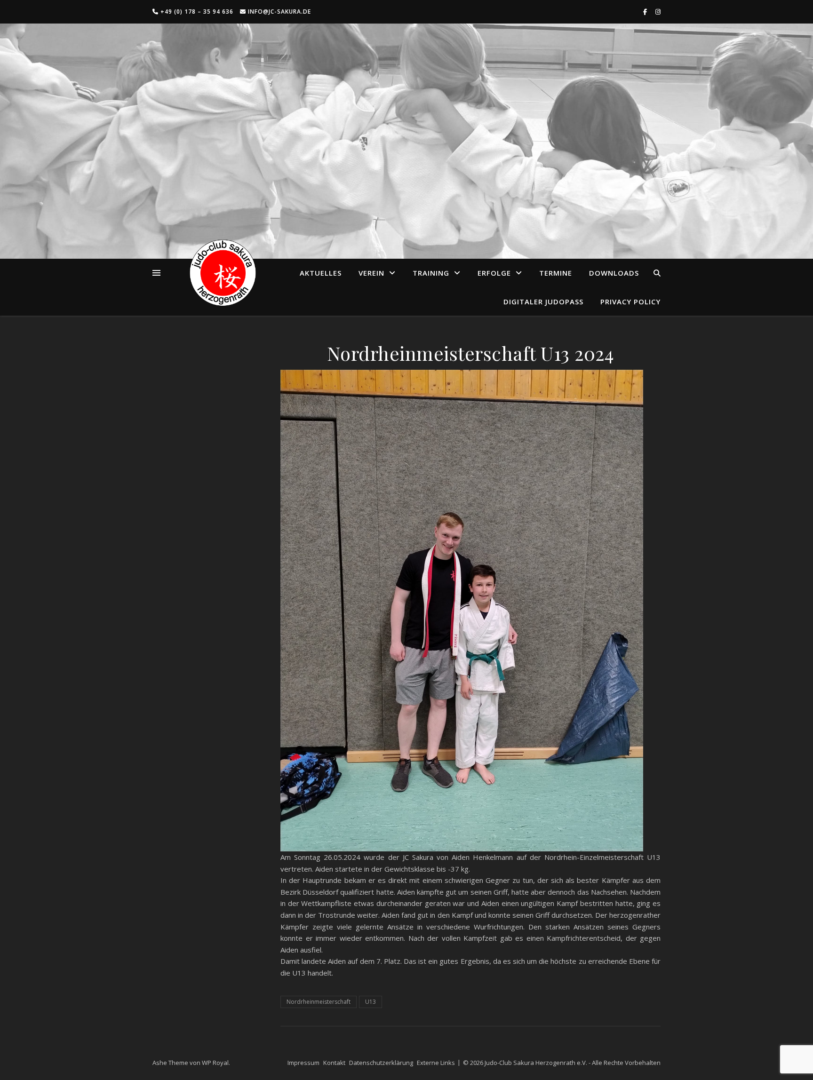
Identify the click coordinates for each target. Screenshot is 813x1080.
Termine (555, 273)
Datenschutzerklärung (381, 1062)
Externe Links (436, 1062)
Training (431, 273)
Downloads (614, 273)
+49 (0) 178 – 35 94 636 (196, 12)
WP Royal (215, 1062)
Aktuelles (321, 273)
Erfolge (494, 273)
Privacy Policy (630, 301)
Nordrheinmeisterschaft (319, 1002)
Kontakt (334, 1062)
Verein (371, 273)
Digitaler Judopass (543, 301)
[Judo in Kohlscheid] (222, 273)
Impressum (303, 1062)
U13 (370, 1002)
